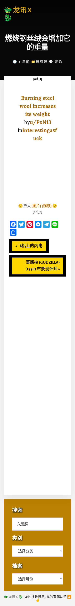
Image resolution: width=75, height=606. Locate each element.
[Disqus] (37, 328)
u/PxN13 (40, 122)
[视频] (47, 206)
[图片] (36, 206)
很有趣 (42, 61)
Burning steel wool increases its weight (37, 106)
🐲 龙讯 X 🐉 (13, 597)
